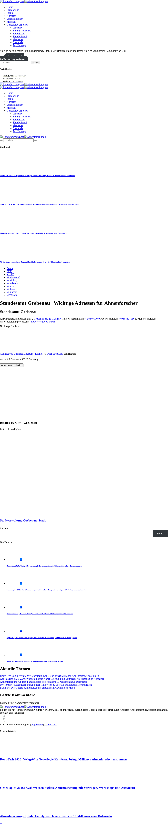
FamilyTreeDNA (22, 30)
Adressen (11, 15)
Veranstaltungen (15, 18)
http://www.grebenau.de (42, 321)
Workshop (12, 280)
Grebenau (39, 318)
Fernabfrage (13, 10)
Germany (57, 318)
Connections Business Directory (16, 353)
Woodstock (12, 283)
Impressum (37, 724)
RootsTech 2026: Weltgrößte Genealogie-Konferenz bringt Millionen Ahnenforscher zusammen (37, 176)
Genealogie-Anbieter (17, 24)
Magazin (11, 21)
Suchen (4, 528)
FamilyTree (19, 33)
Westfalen (12, 295)
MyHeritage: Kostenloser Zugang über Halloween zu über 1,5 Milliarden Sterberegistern (35, 262)
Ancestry (17, 27)
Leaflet (38, 353)
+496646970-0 (92, 318)
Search (35, 62)
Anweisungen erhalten (11, 365)
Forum (10, 12)
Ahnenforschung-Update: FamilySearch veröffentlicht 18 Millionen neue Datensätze (33, 233)
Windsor (11, 286)
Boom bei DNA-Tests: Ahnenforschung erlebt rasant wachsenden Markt (35, 661)
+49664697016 (127, 318)
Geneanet (18, 39)
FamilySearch (20, 36)
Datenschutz (50, 724)
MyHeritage (19, 45)
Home (10, 7)
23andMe (18, 42)
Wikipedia (12, 292)
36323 (48, 318)
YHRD (10, 274)
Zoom (10, 268)
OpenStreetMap (55, 353)
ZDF (9, 271)
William (11, 289)
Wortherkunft (13, 277)
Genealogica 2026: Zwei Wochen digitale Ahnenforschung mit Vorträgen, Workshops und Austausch (39, 204)
